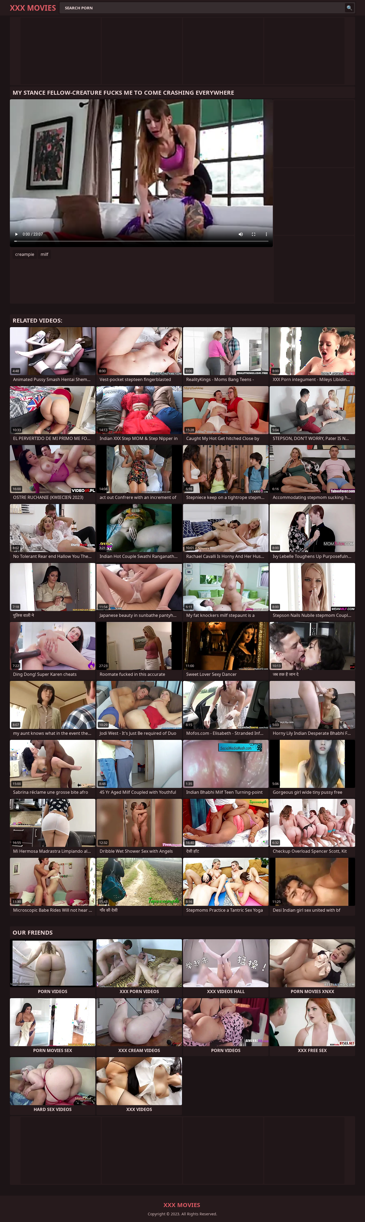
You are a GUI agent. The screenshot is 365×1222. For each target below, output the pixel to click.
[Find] (349, 7)
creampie (24, 254)
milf (44, 254)
